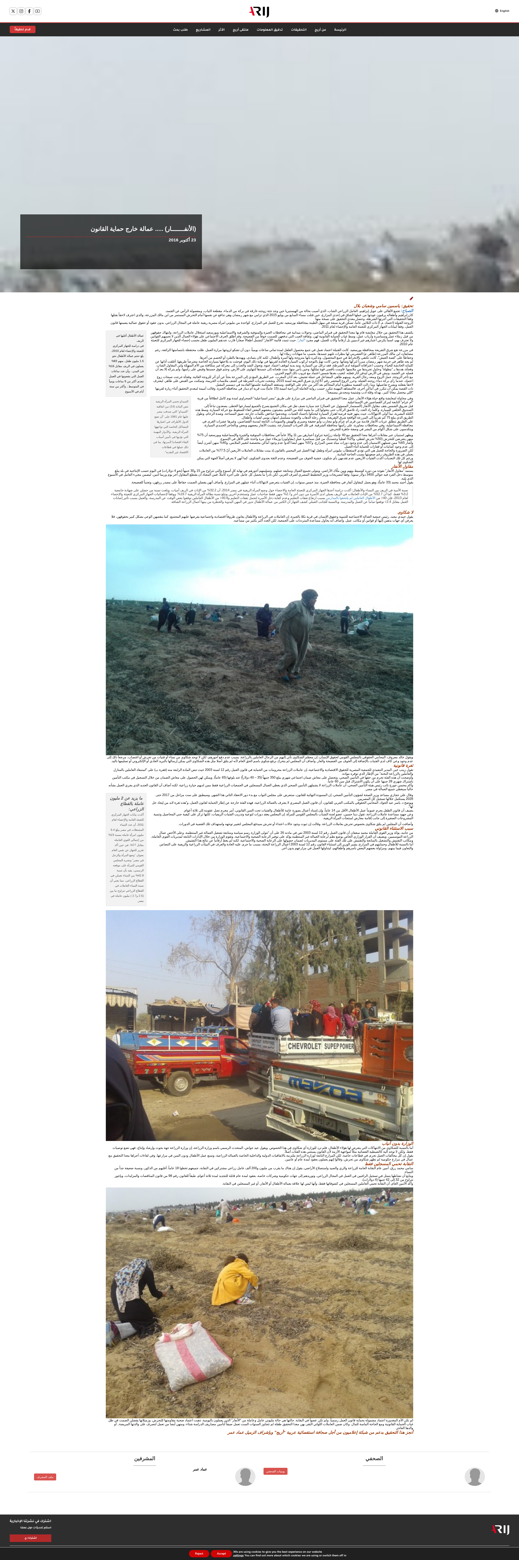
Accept (221, 1554)
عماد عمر (200, 1469)
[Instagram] (21, 11)
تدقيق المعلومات (270, 30)
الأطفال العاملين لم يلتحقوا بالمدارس (350, 498)
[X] (13, 11)
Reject (199, 1554)
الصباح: (407, 310)
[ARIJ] (500, 1530)
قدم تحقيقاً (23, 29)
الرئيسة (340, 30)
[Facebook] (29, 11)
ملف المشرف (45, 1477)
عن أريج (320, 30)
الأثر (222, 30)
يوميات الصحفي (275, 1471)
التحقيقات (299, 30)
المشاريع (203, 30)
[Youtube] (37, 11)
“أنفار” (301, 340)
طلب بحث (180, 30)
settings (238, 1555)
